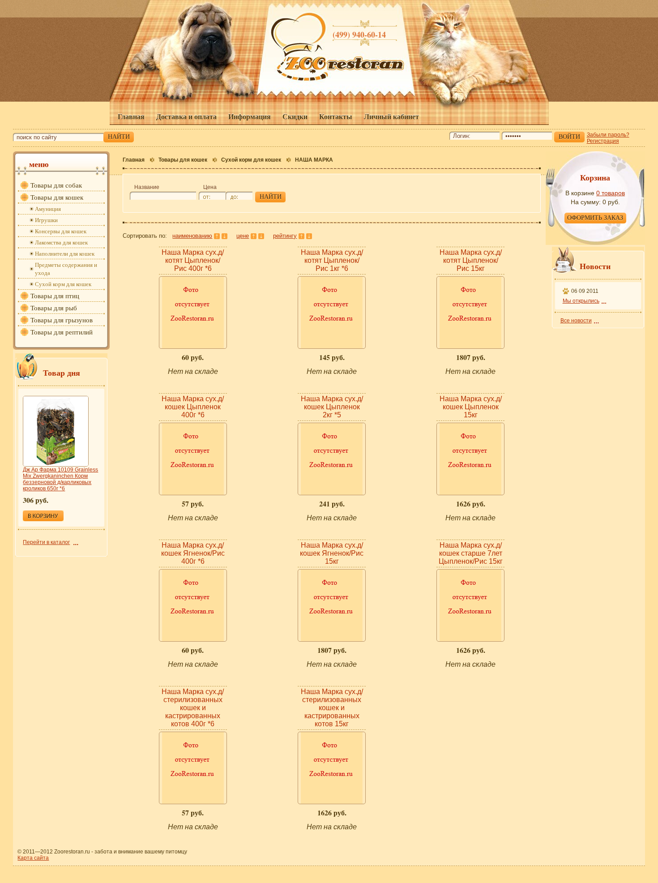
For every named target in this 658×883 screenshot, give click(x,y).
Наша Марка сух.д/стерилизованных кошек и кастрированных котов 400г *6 (193, 708)
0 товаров (610, 193)
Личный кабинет (391, 116)
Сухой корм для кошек (251, 160)
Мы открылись (581, 301)
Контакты (335, 116)
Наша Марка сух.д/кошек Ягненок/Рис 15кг (331, 553)
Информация (249, 116)
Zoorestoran (346, 66)
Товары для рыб (53, 307)
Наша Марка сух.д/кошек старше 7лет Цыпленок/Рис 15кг (471, 553)
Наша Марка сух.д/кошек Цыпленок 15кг (471, 407)
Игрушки (46, 220)
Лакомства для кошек (61, 242)
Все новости (576, 320)
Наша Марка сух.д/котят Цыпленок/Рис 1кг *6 (332, 260)
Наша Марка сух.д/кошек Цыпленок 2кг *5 (332, 407)
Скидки (295, 116)
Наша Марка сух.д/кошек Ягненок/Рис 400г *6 (193, 553)
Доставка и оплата (186, 116)
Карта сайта (33, 858)
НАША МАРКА (314, 160)
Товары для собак (56, 184)
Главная (131, 116)
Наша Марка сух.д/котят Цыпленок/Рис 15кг (471, 260)
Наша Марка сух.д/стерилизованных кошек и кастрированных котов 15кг (332, 708)
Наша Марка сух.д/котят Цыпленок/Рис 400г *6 (193, 260)
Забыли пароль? (608, 135)
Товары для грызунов (61, 319)
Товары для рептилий (61, 331)
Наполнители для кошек (64, 253)
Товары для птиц (54, 295)
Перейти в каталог (46, 542)
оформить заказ (595, 217)
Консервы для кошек (60, 231)
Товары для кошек (182, 160)
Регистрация (603, 141)
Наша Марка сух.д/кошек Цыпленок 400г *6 (193, 407)
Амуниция (48, 209)
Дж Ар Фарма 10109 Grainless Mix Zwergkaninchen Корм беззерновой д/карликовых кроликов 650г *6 (60, 479)
